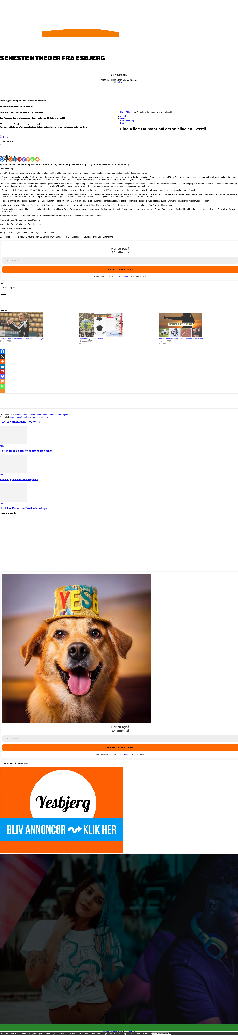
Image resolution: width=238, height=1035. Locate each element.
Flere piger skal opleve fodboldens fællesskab (23, 101)
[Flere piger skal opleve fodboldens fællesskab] (13, 444)
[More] (40, 147)
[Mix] (28, 159)
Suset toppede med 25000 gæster (16, 106)
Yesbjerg (4, 137)
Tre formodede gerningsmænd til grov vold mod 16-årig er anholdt (32, 118)
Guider (123, 118)
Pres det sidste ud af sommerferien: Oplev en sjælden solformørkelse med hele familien (43, 127)
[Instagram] (121, 1027)
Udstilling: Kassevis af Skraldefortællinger (21, 112)
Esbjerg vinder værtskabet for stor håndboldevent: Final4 (181, 339)
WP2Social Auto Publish (110, 1031)
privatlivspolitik (123, 276)
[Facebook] (4, 147)
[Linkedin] (15, 159)
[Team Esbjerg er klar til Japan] (117, 324)
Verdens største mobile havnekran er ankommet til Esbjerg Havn (42, 415)
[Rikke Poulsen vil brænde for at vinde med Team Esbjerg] (38, 324)
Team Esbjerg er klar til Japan (91, 339)
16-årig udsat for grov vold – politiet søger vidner (24, 124)
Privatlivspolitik (162, 1034)
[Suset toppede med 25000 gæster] (13, 472)
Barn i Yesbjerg (127, 121)
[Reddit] (11, 159)
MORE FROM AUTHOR (30, 422)
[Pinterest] (22, 147)
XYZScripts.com (130, 1031)
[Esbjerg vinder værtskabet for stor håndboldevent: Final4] (197, 324)
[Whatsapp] (32, 159)
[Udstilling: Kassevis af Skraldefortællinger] (13, 501)
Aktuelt (129, 112)
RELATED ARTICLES (10, 422)
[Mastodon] (24, 159)
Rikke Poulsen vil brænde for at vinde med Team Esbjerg (22, 339)
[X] (13, 147)
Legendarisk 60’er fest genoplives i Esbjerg (29, 417)
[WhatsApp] (31, 147)
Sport (122, 123)
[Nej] (170, 1034)
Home (123, 112)
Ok (154, 1034)
